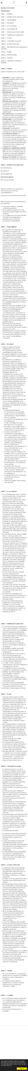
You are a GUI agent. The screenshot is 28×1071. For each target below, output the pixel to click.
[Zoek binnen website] (1, 2)
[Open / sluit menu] (26, 2)
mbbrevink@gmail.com (7, 177)
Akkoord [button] (22, 1068)
